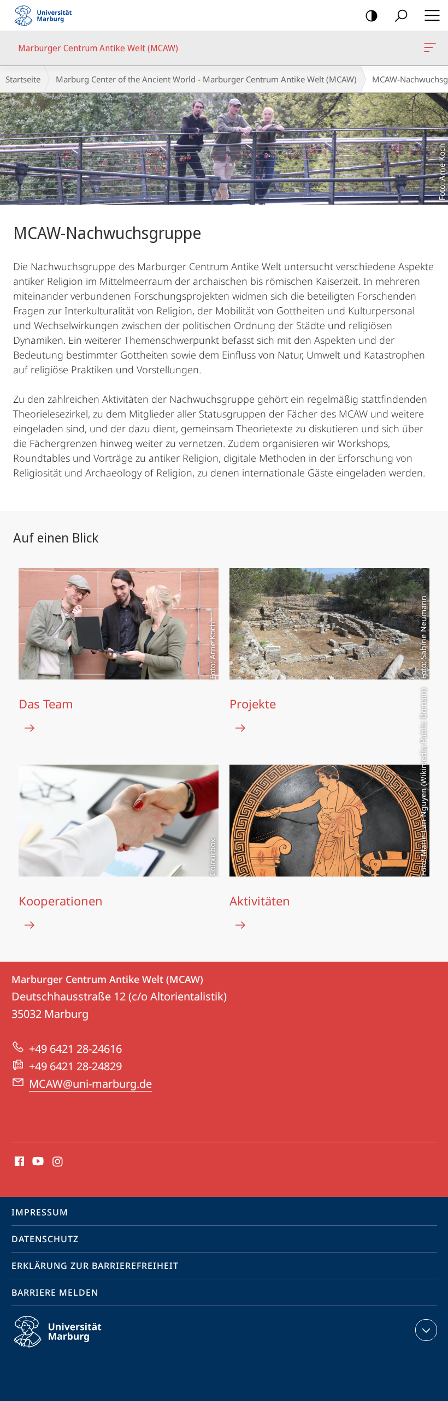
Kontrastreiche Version (371, 15)
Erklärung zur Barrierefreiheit (95, 1266)
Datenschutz (45, 1239)
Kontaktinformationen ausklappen (426, 1330)
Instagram (58, 1162)
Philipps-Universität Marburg (77, 1349)
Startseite (22, 79)
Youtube (37, 1162)
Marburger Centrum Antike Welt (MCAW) (432, 48)
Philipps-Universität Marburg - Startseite (46, 15)
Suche (401, 15)
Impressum (39, 1212)
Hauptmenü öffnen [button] (432, 15)
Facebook (18, 1162)
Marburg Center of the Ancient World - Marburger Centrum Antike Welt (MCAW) (206, 79)
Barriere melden (54, 1292)
